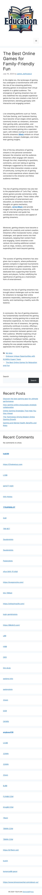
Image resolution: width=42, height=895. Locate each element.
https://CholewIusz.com (12, 464)
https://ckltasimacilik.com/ (13, 604)
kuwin (5, 861)
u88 (4, 636)
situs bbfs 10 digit (10, 572)
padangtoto (8, 689)
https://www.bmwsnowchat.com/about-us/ (20, 882)
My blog (9, 353)
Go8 (4, 518)
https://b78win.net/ (11, 850)
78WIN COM (8, 829)
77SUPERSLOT (9, 507)
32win (5, 700)
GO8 (5, 711)
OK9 (5, 657)
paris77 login (8, 486)
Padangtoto (8, 561)
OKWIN (6, 721)
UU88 (5, 743)
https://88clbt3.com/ (11, 625)
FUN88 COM (8, 796)
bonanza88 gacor (10, 871)
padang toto (8, 679)
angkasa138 (8, 732)
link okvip (7, 668)
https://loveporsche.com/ (13, 582)
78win (5, 818)
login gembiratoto (10, 614)
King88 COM (8, 807)
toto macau (7, 497)
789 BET (6, 529)
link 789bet (7, 593)
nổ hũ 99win (17, 207)
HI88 (5, 647)
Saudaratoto (8, 539)
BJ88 (5, 786)
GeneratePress (28, 892)
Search (6, 376)
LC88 (5, 475)
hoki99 (6, 454)
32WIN (6, 754)
